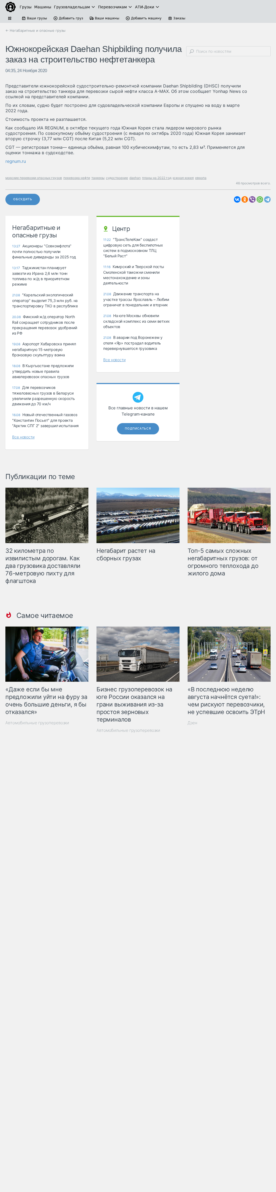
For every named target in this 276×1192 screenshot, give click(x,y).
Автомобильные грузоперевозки (37, 722)
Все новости (23, 437)
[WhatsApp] (260, 199)
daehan (135, 178)
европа (200, 178)
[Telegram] (267, 199)
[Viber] (252, 199)
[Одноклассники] (245, 199)
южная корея (183, 178)
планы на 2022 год (156, 178)
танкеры (98, 178)
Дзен (192, 722)
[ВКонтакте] (237, 199)
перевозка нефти (76, 178)
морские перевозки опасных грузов (33, 178)
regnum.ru (15, 161)
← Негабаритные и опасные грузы (35, 30)
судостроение (117, 178)
